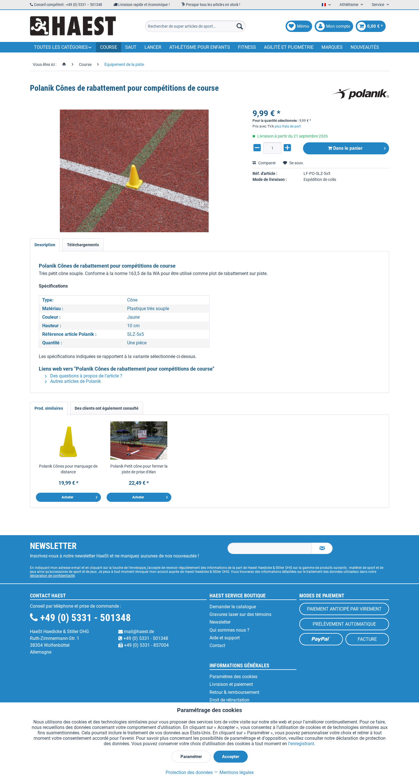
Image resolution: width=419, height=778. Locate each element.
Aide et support (225, 637)
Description (44, 245)
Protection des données (189, 772)
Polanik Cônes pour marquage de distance (68, 469)
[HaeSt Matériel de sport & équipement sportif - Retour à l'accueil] (73, 26)
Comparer (266, 163)
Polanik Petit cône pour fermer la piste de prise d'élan (139, 469)
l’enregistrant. (301, 743)
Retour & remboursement (234, 692)
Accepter (230, 756)
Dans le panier (347, 148)
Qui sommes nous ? (229, 630)
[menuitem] (195, 26)
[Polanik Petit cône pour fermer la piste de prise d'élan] (139, 440)
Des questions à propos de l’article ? (85, 376)
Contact (217, 645)
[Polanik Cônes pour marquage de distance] (68, 440)
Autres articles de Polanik (75, 381)
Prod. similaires (48, 408)
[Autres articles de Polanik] (360, 94)
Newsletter (220, 622)
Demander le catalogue (233, 606)
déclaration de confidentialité (52, 576)
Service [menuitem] (378, 4)
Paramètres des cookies (233, 676)
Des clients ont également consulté (107, 408)
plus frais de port (288, 126)
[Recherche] (240, 26)
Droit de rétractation (229, 700)
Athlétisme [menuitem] (349, 4)
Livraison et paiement (231, 684)
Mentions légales (236, 772)
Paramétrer (191, 756)
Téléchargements (83, 245)
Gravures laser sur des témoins (240, 614)
